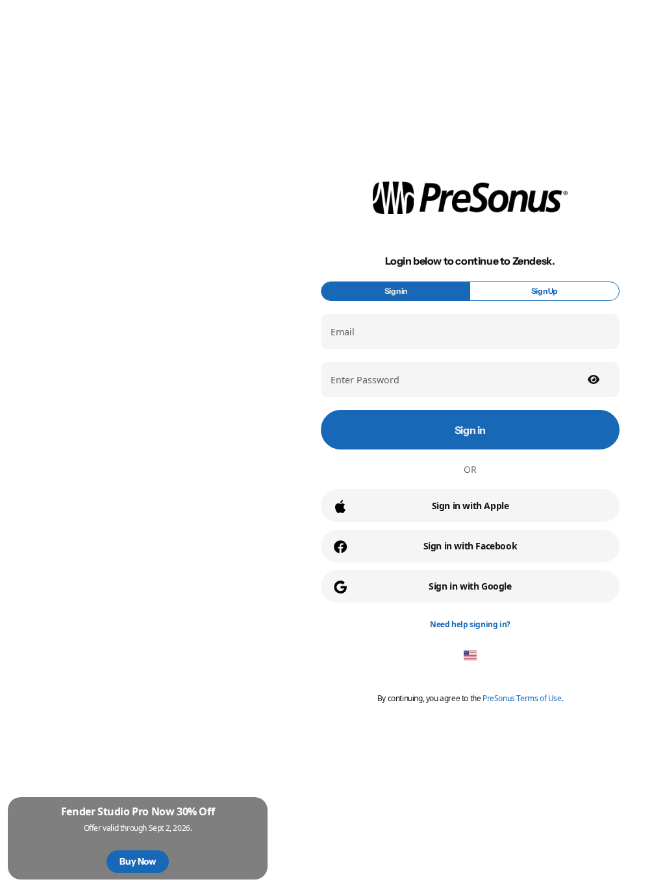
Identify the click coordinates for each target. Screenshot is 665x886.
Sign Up (544, 291)
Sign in (395, 291)
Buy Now (137, 861)
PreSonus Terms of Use (522, 698)
